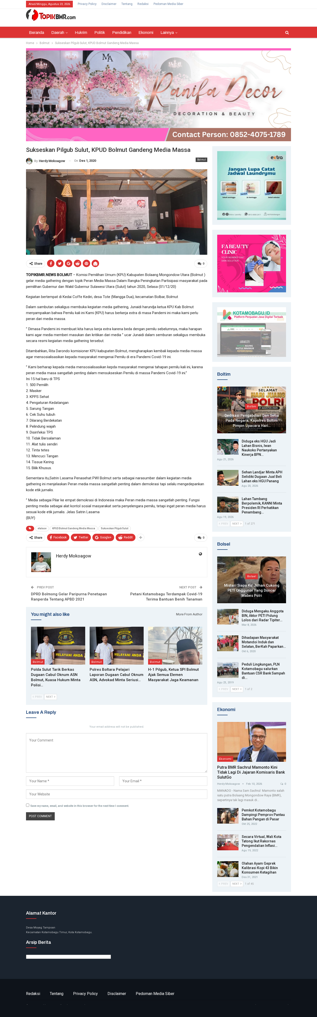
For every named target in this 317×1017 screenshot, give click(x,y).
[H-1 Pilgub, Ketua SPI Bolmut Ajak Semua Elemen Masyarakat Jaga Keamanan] (175, 646)
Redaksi (143, 4)
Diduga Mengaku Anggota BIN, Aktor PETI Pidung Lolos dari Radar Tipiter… (263, 615)
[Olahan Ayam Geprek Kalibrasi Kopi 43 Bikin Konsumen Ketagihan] (227, 869)
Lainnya (167, 32)
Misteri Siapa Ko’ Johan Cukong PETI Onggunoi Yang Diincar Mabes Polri (251, 590)
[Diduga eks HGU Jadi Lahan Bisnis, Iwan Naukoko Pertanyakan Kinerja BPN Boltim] (227, 447)
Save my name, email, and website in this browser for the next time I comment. (79, 806)
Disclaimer (109, 4)
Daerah (57, 32)
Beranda (36, 32)
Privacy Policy (87, 4)
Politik (99, 32)
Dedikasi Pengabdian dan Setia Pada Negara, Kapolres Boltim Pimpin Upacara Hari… (252, 420)
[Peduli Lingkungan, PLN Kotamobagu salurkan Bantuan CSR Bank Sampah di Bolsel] (227, 670)
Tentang (126, 4)
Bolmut (201, 159)
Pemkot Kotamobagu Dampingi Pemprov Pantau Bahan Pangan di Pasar (263, 814)
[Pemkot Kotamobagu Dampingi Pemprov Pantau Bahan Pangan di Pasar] (227, 816)
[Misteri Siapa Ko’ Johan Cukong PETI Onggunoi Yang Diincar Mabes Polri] (252, 579)
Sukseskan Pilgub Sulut (114, 528)
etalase (42, 528)
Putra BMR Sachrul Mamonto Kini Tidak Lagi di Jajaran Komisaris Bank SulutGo (251, 772)
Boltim (251, 406)
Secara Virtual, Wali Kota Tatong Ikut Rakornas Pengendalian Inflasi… (261, 841)
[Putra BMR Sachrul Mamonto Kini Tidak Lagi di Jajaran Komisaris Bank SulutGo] (251, 742)
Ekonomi (145, 32)
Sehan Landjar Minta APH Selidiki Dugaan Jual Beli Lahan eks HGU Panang (262, 476)
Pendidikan (121, 32)
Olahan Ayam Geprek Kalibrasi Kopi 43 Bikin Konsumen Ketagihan (260, 867)
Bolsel (251, 576)
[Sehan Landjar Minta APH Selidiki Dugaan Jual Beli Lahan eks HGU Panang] (227, 478)
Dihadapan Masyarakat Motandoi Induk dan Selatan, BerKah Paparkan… (264, 642)
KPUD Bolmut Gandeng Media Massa (73, 528)
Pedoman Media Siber (168, 4)
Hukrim (81, 32)
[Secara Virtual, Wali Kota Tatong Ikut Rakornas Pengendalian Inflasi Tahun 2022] (227, 842)
